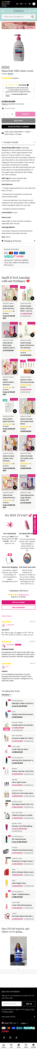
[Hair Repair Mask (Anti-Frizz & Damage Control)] (6, 804)
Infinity (14, 768)
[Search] (32, 16)
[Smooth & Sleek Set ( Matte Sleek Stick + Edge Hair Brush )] (6, 738)
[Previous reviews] (5, 90)
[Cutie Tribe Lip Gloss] (6, 749)
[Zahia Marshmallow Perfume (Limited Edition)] (10, 367)
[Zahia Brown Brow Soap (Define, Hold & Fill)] (10, 330)
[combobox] (18, 16)
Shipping (5, 104)
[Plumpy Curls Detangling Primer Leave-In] (6, 827)
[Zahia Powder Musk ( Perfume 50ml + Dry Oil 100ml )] (27, 293)
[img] (6, 622)
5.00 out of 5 (24, 595)
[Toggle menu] (3, 11)
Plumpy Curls (17, 823)
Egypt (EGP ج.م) (10, 1023)
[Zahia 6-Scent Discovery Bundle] (27, 367)
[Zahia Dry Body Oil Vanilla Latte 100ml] (27, 443)
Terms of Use (29, 1009)
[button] (6, 78)
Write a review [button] (18, 602)
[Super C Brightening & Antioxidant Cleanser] (6, 894)
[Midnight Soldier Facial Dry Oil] (6, 703)
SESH (13, 712)
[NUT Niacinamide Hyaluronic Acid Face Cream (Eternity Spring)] (6, 839)
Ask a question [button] (18, 607)
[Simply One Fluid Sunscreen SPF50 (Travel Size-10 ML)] (6, 714)
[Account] (30, 11)
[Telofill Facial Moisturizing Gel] (6, 850)
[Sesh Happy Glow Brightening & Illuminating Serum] (6, 883)
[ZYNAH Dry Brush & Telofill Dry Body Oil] (6, 815)
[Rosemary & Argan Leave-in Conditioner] (6, 861)
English (23, 1023)
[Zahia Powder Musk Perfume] (10, 293)
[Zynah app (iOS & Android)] (26, 11)
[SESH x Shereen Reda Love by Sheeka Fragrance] (6, 872)
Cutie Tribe (16, 747)
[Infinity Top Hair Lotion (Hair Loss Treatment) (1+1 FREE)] (6, 771)
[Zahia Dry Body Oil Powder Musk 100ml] (27, 406)
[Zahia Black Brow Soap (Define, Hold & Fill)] (27, 482)
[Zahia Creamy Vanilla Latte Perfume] (10, 443)
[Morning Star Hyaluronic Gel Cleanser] (6, 760)
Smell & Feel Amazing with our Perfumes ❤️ (16, 279)
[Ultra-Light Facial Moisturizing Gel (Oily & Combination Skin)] (6, 782)
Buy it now (18, 121)
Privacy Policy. (8, 1012)
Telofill (14, 779)
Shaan (10, 74)
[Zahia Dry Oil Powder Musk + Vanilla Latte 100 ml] (6, 793)
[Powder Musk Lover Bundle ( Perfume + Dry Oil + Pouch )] (6, 726)
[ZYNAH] (18, 25)
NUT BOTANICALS (17, 701)
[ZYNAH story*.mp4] (18, 951)
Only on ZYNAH (17, 735)
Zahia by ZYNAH (8, 303)
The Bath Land (17, 801)
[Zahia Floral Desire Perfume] (10, 482)
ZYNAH (14, 913)
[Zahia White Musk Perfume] (10, 406)
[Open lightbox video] (18, 951)
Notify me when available (18, 127)
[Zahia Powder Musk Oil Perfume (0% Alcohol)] (27, 330)
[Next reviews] (31, 90)
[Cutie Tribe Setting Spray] (6, 905)
